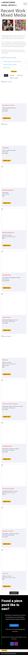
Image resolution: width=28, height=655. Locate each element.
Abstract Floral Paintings (10, 64)
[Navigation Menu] (25, 4)
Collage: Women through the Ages (12, 61)
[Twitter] (16, 644)
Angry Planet (6, 67)
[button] (14, 625)
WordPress (13, 653)
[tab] (14, 61)
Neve (2, 653)
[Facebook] (12, 644)
